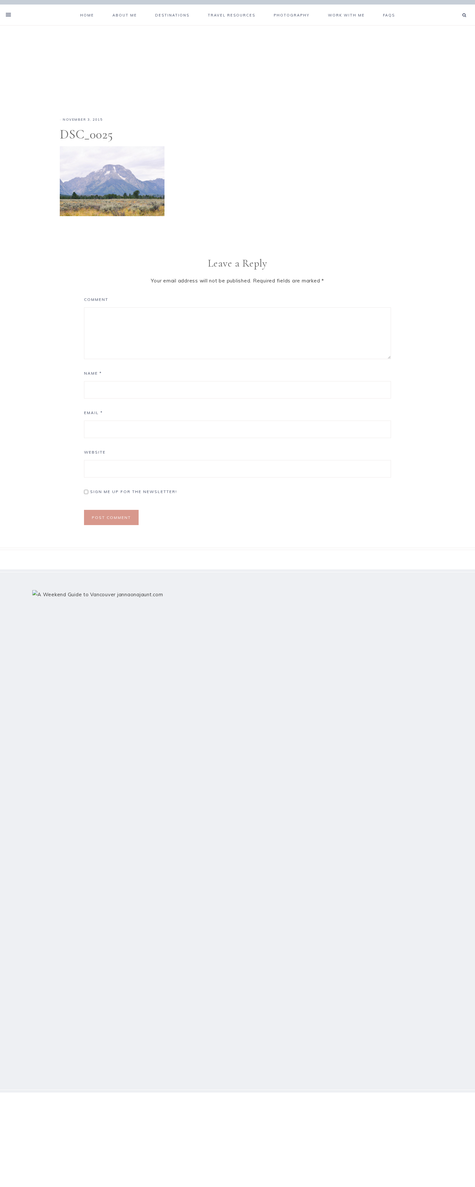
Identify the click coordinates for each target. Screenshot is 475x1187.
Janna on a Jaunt (237, 63)
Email (93, 412)
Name (93, 373)
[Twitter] (451, 7)
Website (95, 452)
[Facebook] (448, 7)
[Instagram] (456, 7)
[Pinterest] (453, 7)
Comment (96, 299)
